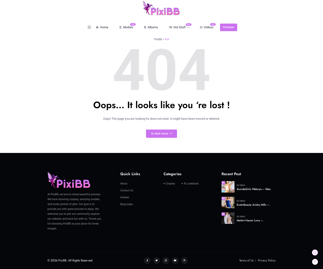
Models (127, 26)
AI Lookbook (191, 183)
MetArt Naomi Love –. (250, 220)
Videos (208, 26)
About (123, 183)
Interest (124, 197)
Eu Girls (241, 185)
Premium (228, 27)
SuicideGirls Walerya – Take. (254, 189)
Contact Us (126, 190)
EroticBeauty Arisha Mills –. (253, 205)
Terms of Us (246, 260)
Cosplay (170, 183)
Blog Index (126, 204)
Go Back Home (160, 133)
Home (103, 27)
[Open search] (315, 252)
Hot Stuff (181, 26)
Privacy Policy (267, 260)
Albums (152, 27)
